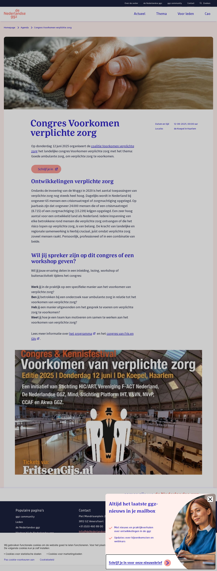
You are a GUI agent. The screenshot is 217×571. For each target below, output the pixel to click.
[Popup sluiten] (210, 499)
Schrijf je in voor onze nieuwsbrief (135, 563)
